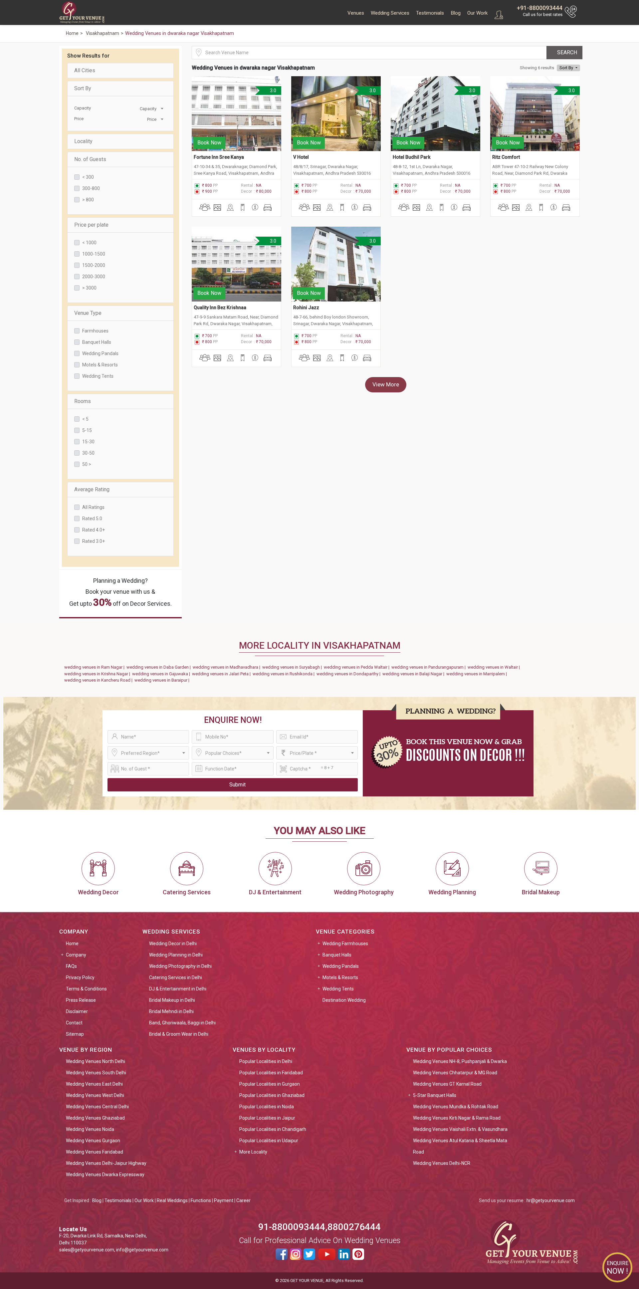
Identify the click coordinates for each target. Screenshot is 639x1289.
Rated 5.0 (92, 518)
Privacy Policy (80, 977)
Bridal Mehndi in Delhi (171, 1011)
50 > (86, 464)
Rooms (82, 401)
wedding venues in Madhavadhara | (227, 667)
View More (385, 384)
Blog (456, 13)
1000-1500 (93, 254)
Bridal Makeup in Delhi (172, 1000)
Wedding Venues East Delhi (94, 1084)
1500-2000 (93, 265)
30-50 (88, 453)
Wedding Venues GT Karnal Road (447, 1084)
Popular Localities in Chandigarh (272, 1129)
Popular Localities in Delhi (265, 1061)
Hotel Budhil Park (411, 157)
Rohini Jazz (306, 307)
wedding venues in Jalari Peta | (222, 673)
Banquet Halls (96, 342)
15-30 (88, 441)
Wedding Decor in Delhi (173, 943)
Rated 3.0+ (93, 541)
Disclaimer (77, 1011)
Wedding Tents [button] (338, 988)
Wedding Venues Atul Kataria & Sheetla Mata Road (460, 1146)
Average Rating (91, 489)
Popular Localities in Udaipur (268, 1140)
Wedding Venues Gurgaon (93, 1140)
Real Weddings (172, 1200)
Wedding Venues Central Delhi (97, 1106)
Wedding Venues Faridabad (94, 1152)
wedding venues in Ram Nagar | (95, 667)
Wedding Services (390, 13)
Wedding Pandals (100, 353)
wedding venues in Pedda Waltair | (357, 667)
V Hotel (301, 157)
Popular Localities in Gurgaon (269, 1084)
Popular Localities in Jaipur (267, 1118)
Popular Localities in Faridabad (271, 1072)
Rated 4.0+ (93, 530)
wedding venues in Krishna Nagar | (98, 673)
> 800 (88, 199)
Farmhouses (95, 330)
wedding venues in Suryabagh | (293, 667)
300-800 (91, 188)
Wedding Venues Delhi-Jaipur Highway (106, 1163)
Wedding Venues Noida (90, 1129)
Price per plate (91, 225)
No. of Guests (90, 159)
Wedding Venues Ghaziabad (95, 1118)
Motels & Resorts (100, 364)
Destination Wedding (344, 1000)
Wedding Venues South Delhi (96, 1072)
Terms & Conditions (86, 988)
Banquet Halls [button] (336, 955)
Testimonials (430, 13)
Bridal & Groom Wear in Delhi (178, 1034)
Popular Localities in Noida (266, 1106)
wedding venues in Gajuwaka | (162, 673)
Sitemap (75, 1034)
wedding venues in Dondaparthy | (349, 673)
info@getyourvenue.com (142, 1249)
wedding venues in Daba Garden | (159, 667)
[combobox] (142, 108)
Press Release (81, 1000)
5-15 (87, 430)
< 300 (88, 177)
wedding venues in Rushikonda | (285, 673)
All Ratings (93, 507)
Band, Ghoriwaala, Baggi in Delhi (182, 1022)
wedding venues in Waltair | (495, 667)
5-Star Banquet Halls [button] (434, 1095)
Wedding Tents (97, 376)
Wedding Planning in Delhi (176, 955)
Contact (74, 1022)
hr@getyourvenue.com (551, 1200)
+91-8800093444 (539, 7)
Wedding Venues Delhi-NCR (441, 1163)
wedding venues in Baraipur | (162, 680)
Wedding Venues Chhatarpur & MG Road (455, 1072)
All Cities (84, 70)
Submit (237, 784)
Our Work (477, 13)
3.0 (272, 90)
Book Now (209, 142)
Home (72, 943)
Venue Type (88, 313)
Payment (223, 1200)
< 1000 (89, 242)
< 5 (85, 419)
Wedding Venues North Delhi (95, 1061)
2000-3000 (93, 276)
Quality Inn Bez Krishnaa (220, 307)
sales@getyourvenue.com (86, 1249)
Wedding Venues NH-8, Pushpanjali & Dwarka (460, 1061)
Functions (201, 1200)
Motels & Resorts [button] (340, 977)
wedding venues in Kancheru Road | (99, 680)
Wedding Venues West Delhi (95, 1095)
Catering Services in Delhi (175, 977)
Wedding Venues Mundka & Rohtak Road (455, 1106)
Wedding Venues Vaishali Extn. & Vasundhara (460, 1129)
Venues (355, 13)
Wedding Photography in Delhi (180, 966)
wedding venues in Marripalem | (477, 673)
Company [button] (76, 955)
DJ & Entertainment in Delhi (177, 988)
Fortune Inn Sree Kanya (219, 157)
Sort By (82, 88)
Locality (83, 141)
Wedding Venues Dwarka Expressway (105, 1174)
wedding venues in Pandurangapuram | (429, 667)
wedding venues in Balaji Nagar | (414, 673)
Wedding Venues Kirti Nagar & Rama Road (457, 1118)
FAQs (71, 966)
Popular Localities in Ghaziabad (272, 1095)
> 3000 (89, 288)
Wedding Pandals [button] (340, 966)
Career (243, 1200)
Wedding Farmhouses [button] (345, 943)
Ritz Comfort (506, 157)
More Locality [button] (253, 1152)
